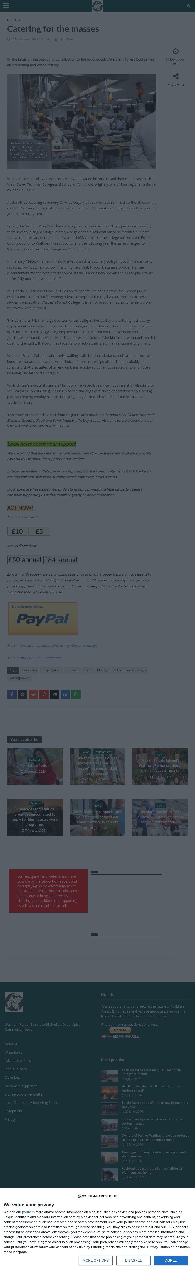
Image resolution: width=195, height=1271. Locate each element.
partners (28, 1212)
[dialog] (97, 1229)
